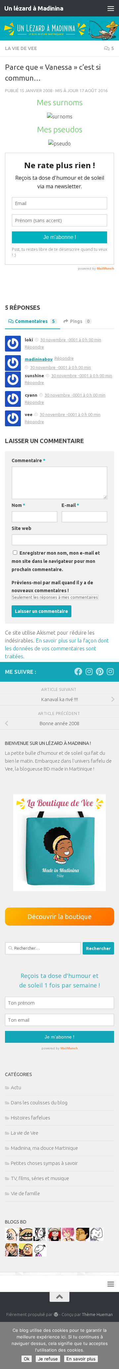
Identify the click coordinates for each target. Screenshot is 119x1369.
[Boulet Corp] (11, 1254)
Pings (80, 321)
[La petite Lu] (40, 1254)
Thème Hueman (97, 1314)
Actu (16, 1087)
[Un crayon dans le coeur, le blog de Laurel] (54, 1239)
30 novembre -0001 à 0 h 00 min (70, 339)
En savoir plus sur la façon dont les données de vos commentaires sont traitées (57, 648)
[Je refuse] (110, 1345)
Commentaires (35, 321)
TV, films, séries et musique (40, 1178)
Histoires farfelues (30, 1117)
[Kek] (96, 1239)
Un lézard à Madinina (33, 8)
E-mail (70, 505)
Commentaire (28, 460)
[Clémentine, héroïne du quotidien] (25, 1239)
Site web (21, 528)
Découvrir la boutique (59, 916)
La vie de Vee (21, 48)
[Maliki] (68, 1239)
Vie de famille (25, 1193)
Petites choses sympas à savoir (44, 1163)
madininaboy (39, 359)
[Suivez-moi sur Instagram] (89, 671)
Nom (18, 505)
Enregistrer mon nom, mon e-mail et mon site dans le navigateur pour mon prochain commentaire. (56, 561)
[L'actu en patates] (25, 1254)
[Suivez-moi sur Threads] (110, 671)
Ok (26, 1358)
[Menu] (110, 8)
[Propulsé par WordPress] (56, 1314)
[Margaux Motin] (40, 1239)
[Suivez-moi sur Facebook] (78, 671)
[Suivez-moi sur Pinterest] (99, 671)
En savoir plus (81, 1358)
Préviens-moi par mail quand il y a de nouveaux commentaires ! (52, 586)
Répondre (34, 347)
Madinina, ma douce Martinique (44, 1148)
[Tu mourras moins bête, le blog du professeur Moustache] (11, 1239)
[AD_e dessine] (82, 1239)
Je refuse (48, 1358)
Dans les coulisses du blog (39, 1102)
